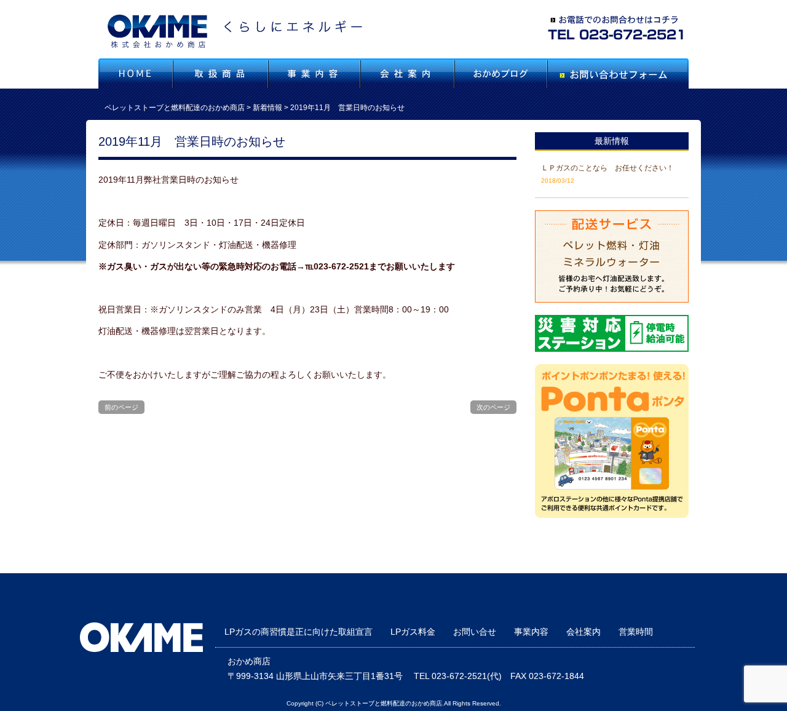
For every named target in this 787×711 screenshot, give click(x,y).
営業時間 (636, 632)
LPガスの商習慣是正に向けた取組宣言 (298, 632)
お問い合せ (474, 632)
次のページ (493, 407)
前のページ (121, 407)
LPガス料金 (412, 632)
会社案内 (583, 632)
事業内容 (531, 632)
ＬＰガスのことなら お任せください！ (607, 168)
